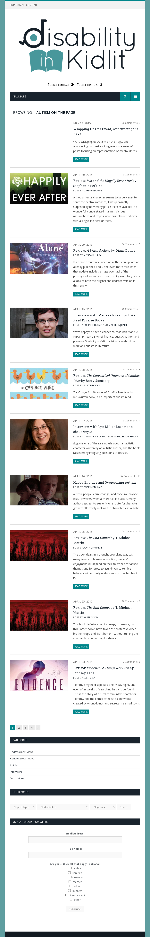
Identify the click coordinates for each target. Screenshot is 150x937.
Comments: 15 (131, 476)
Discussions (17, 778)
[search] (125, 96)
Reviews (15, 752)
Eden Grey (89, 677)
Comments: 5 (132, 244)
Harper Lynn (90, 617)
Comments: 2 (132, 531)
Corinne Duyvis (92, 190)
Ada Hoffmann (92, 547)
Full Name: (75, 848)
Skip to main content (23, 5)
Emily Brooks (91, 385)
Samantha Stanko (94, 436)
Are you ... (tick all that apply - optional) (75, 864)
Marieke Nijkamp (118, 324)
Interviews (16, 771)
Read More (81, 159)
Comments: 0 (132, 123)
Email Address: (75, 833)
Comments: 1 (132, 174)
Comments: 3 (132, 369)
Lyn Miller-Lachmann (125, 436)
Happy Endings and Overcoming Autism (104, 482)
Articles (14, 765)
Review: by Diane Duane (104, 250)
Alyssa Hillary (92, 255)
